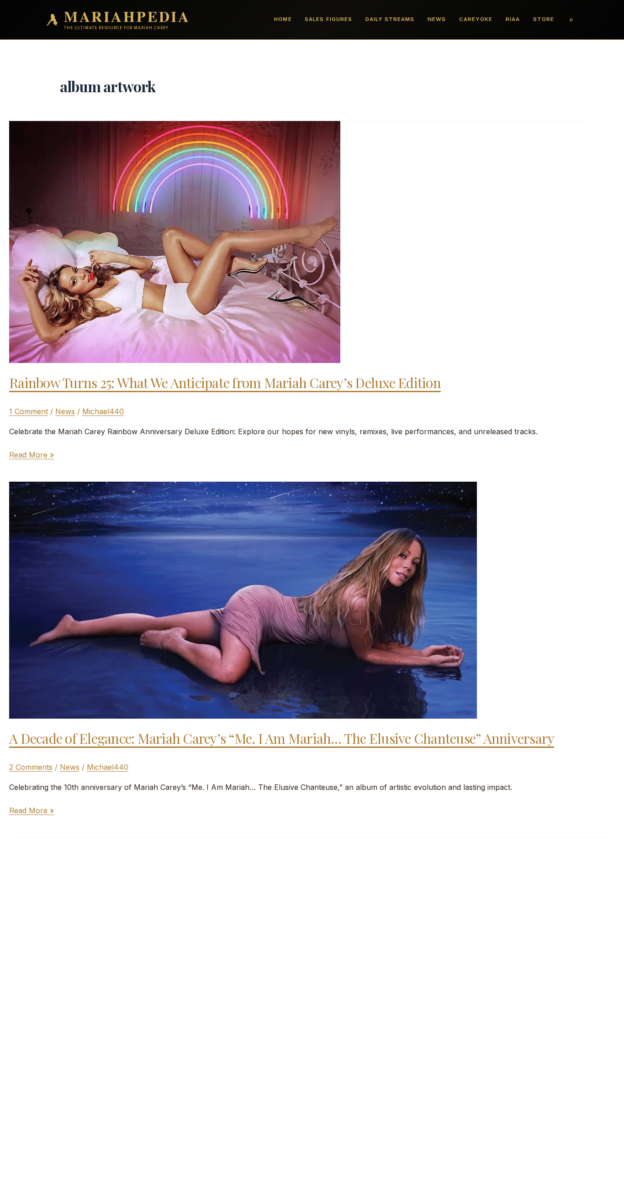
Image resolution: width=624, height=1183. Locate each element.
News (437, 19)
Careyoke (475, 19)
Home (282, 19)
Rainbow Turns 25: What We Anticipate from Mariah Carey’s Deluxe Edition (225, 382)
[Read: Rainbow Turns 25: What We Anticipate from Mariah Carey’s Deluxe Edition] (174, 241)
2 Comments (31, 767)
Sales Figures (328, 19)
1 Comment (28, 411)
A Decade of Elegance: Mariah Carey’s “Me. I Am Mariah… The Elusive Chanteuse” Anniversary (281, 738)
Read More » (31, 455)
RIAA (513, 19)
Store (543, 19)
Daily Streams (389, 19)
